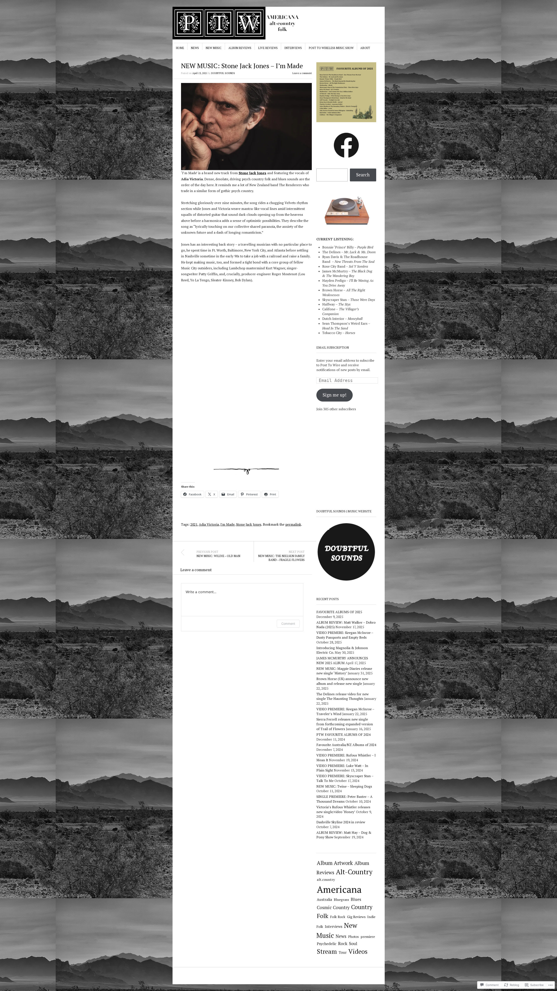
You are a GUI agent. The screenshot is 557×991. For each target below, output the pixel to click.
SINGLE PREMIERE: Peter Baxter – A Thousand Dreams (344, 799)
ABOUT (365, 48)
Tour (343, 952)
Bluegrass (341, 899)
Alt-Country (354, 871)
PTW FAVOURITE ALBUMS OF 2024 (343, 734)
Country (361, 907)
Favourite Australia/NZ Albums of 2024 (346, 745)
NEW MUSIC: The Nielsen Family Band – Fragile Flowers (281, 556)
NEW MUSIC (213, 48)
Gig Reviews (356, 916)
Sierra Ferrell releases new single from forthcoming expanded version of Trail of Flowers (344, 724)
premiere (368, 936)
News (195, 48)
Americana (339, 889)
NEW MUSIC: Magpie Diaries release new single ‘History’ (344, 670)
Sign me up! (334, 395)
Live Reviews (268, 48)
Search (363, 175)
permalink (293, 524)
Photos (353, 936)
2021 (193, 524)
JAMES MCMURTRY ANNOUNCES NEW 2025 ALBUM (342, 660)
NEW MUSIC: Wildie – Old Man (218, 554)
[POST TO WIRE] (246, 23)
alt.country (326, 879)
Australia (324, 899)
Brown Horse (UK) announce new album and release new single (342, 681)
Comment (288, 623)
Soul (353, 943)
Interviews (293, 48)
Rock (342, 943)
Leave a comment (302, 73)
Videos (357, 951)
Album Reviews (239, 48)
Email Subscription (332, 347)
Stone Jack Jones (252, 173)
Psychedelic (326, 943)
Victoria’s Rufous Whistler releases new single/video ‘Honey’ (343, 809)
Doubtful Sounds (223, 73)
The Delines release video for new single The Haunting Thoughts (342, 696)
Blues (356, 899)
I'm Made (227, 524)
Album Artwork (335, 862)
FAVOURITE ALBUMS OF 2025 (339, 612)
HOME (180, 48)
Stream (327, 951)
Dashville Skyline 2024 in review (340, 822)
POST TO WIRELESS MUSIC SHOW (331, 48)
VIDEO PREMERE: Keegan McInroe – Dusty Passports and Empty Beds (344, 635)
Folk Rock (337, 917)
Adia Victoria (209, 524)
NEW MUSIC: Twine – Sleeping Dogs (344, 786)
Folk (322, 916)
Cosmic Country (333, 907)
